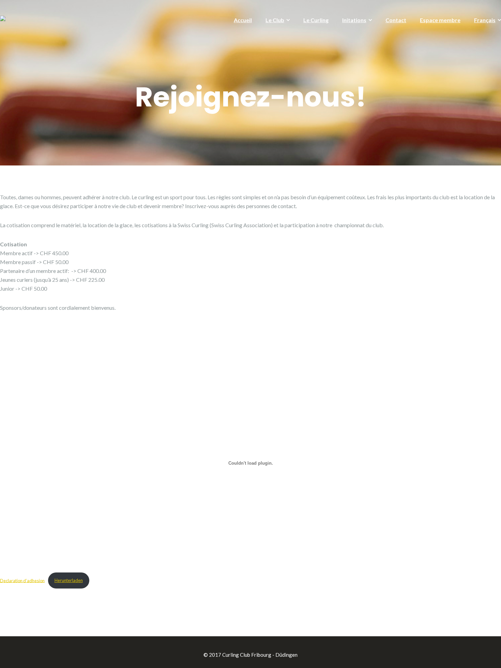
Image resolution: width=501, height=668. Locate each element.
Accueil (243, 20)
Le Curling (316, 20)
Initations (354, 20)
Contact (395, 20)
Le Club (274, 20)
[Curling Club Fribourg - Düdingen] (2, 19)
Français (485, 20)
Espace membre (440, 20)
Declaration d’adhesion (22, 580)
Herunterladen (69, 580)
